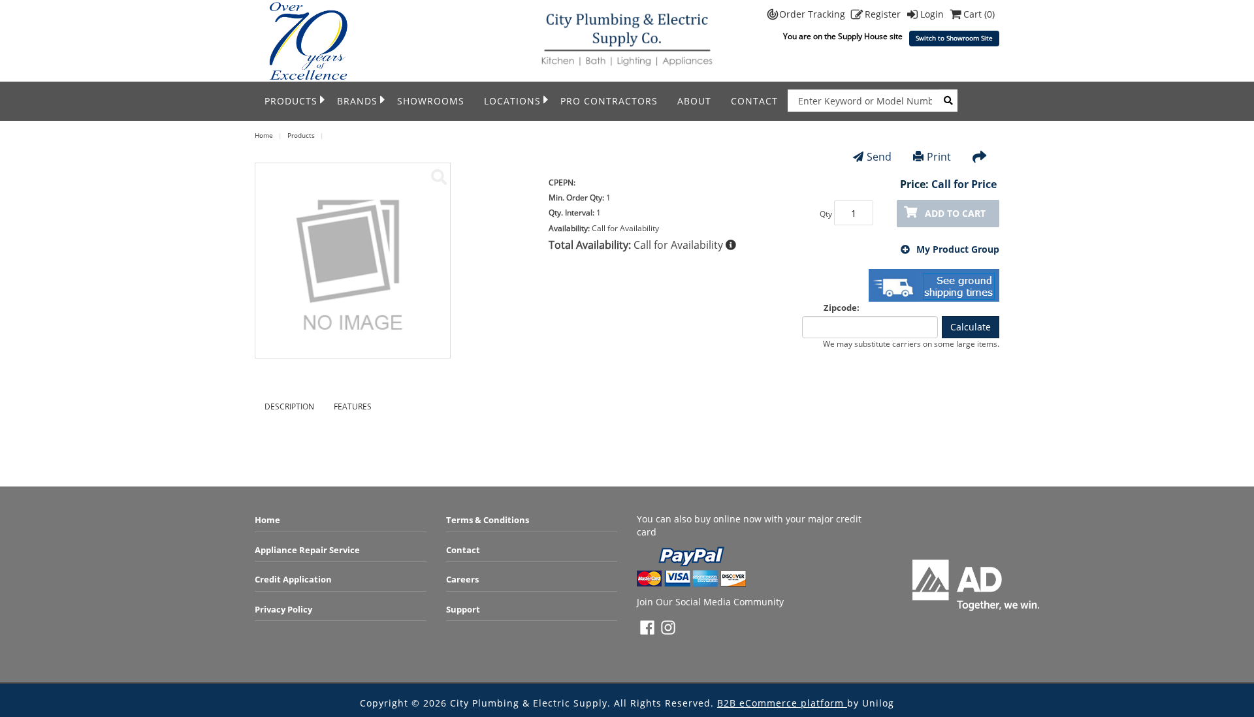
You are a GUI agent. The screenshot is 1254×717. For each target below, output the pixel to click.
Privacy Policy (283, 609)
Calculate (970, 327)
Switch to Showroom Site (954, 38)
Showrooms (430, 101)
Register (884, 14)
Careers (462, 579)
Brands (357, 101)
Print (939, 157)
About (694, 101)
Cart (979, 14)
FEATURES (353, 406)
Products (291, 101)
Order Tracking (813, 14)
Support (463, 609)
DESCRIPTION (289, 406)
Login (933, 14)
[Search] (948, 100)
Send (879, 157)
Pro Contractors (609, 101)
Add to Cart (955, 213)
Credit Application (293, 579)
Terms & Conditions (487, 520)
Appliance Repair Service (307, 550)
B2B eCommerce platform (782, 703)
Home (267, 520)
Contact (754, 101)
